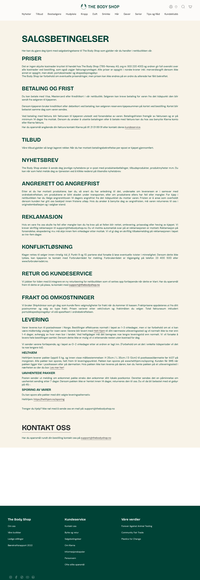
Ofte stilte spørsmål (75, 564)
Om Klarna (70, 545)
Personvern (70, 558)
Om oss (11, 526)
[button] (26, 14)
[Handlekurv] (190, 6)
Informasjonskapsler (75, 551)
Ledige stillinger (15, 538)
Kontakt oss (70, 526)
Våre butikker (14, 532)
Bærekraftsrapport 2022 (20, 545)
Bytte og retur (72, 532)
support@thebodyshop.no (96, 437)
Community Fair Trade (132, 532)
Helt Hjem (99, 330)
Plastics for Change (131, 538)
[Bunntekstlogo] (19, 510)
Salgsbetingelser (73, 538)
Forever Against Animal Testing (136, 526)
